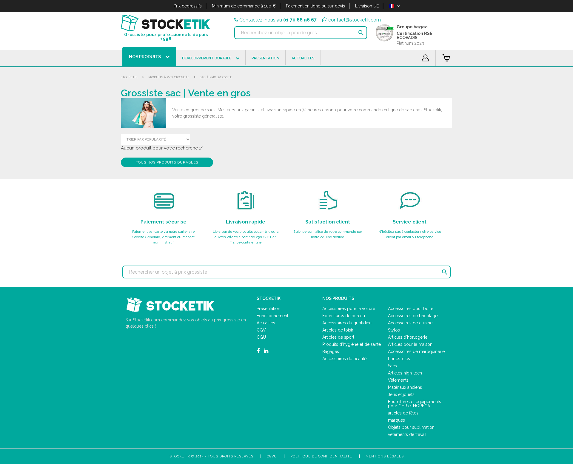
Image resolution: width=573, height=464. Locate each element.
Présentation (268, 308)
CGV (261, 330)
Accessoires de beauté (344, 359)
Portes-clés (399, 359)
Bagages (330, 351)
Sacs (392, 366)
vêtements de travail (407, 434)
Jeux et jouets (401, 394)
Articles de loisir (337, 330)
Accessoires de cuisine (410, 323)
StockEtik (129, 77)
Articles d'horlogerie (407, 337)
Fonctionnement (272, 316)
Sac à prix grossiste (216, 77)
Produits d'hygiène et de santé (351, 344)
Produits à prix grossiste (168, 77)
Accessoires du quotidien (347, 323)
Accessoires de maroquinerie (416, 351)
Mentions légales (385, 456)
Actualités (266, 323)
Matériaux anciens (405, 387)
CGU (261, 337)
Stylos (394, 330)
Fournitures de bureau (343, 316)
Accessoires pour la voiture (348, 308)
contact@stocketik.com (354, 20)
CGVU (272, 456)
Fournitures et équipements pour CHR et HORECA (414, 404)
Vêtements (398, 380)
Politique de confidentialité (321, 456)
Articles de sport (338, 337)
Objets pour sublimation (411, 427)
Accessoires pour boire (410, 308)
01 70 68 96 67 (300, 20)
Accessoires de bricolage (413, 316)
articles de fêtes (403, 413)
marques (396, 420)
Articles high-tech (405, 373)
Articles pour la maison (410, 344)
